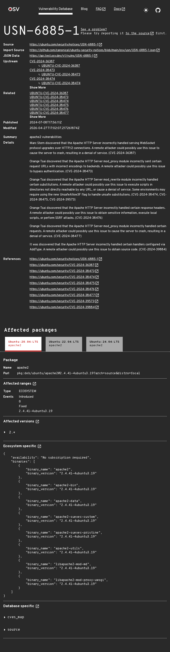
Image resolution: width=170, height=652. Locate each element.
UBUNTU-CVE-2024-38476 (49, 109)
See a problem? (94, 30)
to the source (137, 34)
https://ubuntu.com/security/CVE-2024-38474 (62, 277)
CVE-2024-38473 (42, 70)
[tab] (23, 344)
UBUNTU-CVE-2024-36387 (60, 66)
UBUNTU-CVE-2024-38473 (60, 75)
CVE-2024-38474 (42, 79)
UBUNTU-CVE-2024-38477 (49, 113)
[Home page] (13, 10)
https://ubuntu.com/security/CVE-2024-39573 (62, 301)
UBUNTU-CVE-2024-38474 (60, 83)
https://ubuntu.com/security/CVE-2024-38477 (62, 295)
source (13, 630)
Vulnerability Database (56, 9)
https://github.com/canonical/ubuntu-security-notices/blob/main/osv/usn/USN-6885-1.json (93, 50)
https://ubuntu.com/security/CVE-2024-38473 (62, 271)
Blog (84, 9)
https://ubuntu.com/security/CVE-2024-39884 (62, 307)
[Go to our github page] (157, 10)
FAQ (99, 9)
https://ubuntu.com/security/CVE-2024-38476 (62, 289)
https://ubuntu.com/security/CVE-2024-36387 (62, 265)
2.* (12, 433)
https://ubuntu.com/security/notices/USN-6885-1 (64, 45)
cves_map (15, 617)
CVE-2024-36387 (42, 62)
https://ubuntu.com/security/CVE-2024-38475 (62, 283)
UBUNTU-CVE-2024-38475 (49, 105)
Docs (117, 9)
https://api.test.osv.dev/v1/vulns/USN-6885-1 (61, 56)
